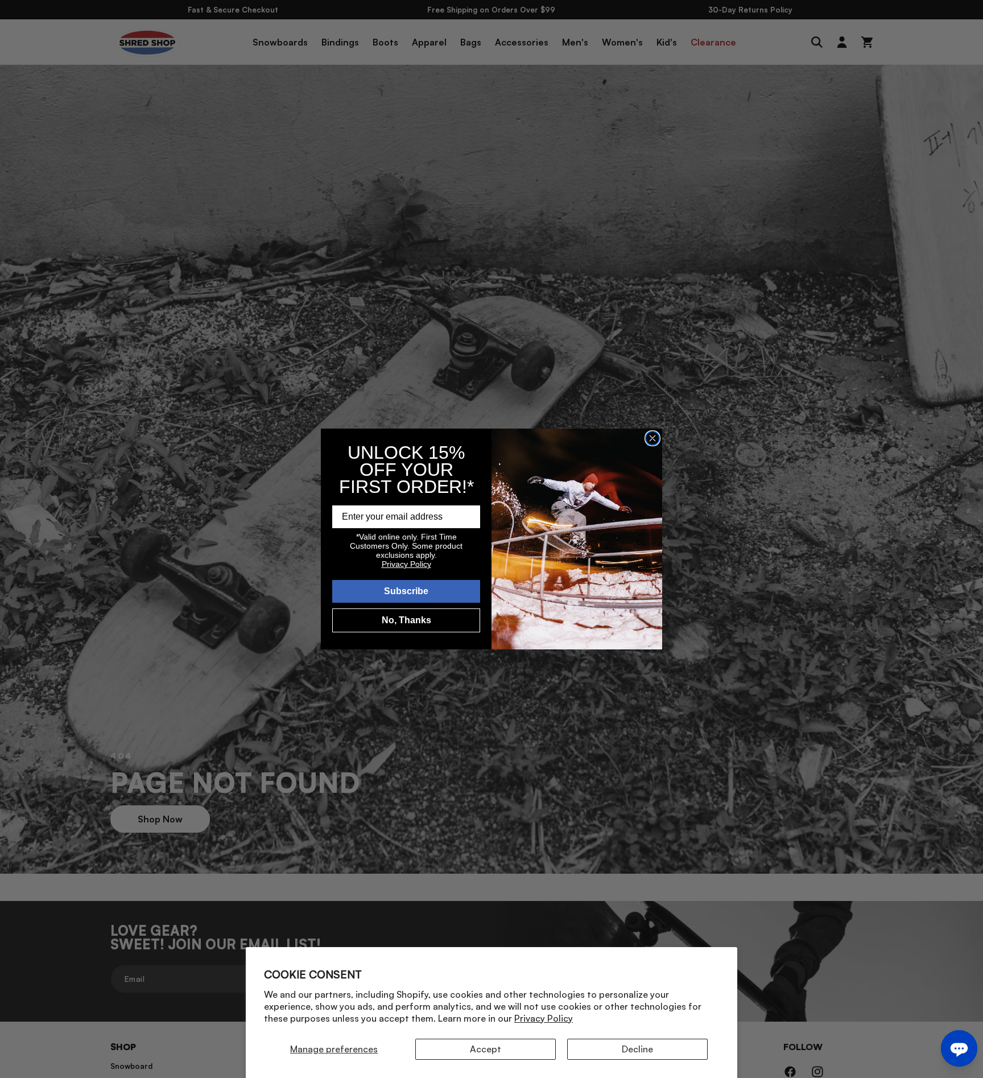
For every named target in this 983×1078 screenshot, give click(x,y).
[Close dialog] (652, 438)
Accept (485, 1049)
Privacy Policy (543, 1018)
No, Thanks (406, 620)
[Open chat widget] (959, 1048)
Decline (637, 1049)
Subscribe (406, 591)
